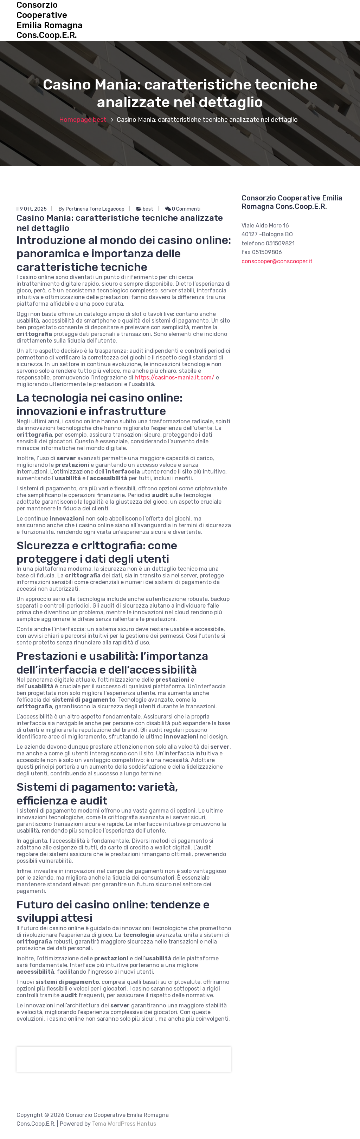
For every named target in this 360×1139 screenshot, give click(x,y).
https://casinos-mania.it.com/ (174, 377)
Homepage (75, 120)
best (99, 120)
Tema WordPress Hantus (124, 1123)
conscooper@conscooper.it (277, 261)
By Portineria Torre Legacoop (91, 209)
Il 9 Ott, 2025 (32, 209)
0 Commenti (185, 209)
